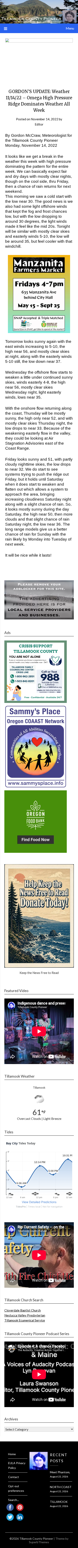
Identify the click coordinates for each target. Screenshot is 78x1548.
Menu (70, 28)
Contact (13, 1477)
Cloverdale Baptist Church (22, 1310)
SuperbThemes (39, 1542)
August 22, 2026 (59, 1476)
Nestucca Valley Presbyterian (24, 1315)
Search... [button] (13, 1500)
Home (12, 1454)
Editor (39, 124)
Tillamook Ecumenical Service (24, 1320)
